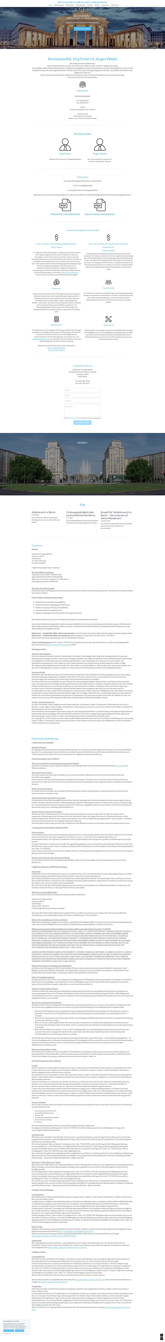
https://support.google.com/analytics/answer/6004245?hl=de (54, 1236)
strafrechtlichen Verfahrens (70, 272)
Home (50, 5)
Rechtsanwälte (59, 5)
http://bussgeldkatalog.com (56, 348)
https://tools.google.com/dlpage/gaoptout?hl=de (75, 1231)
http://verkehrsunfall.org (57, 350)
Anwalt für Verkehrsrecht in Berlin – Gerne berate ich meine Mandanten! (116, 515)
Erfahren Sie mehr (20, 1328)
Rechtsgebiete (80, 5)
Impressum (105, 5)
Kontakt (90, 5)
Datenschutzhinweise (74, 418)
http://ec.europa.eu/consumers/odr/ (58, 645)
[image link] (65, 205)
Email (67, 395)
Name (67, 390)
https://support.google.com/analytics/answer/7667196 (67, 1247)
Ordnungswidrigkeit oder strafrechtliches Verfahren (81, 514)
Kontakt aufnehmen (82, 22)
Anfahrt (97, 5)
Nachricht (69, 406)
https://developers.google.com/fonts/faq (90, 1280)
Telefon (68, 401)
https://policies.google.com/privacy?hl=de (52, 1282)
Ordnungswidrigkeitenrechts (41, 339)
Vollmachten (70, 5)
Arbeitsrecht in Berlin (43, 512)
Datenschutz (115, 5)
